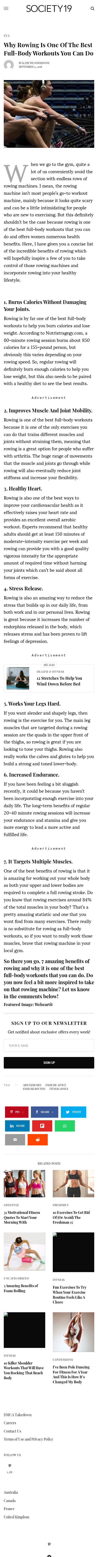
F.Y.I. (7, 35)
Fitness (59, 1280)
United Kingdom (16, 1517)
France (9, 1508)
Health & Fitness (50, 671)
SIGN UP (49, 1063)
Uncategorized (16, 1278)
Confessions (63, 1359)
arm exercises (32, 1085)
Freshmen (61, 1205)
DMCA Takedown (17, 1414)
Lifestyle (11, 1205)
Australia (11, 1492)
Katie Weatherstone (36, 63)
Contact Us (12, 1431)
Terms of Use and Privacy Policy (28, 1439)
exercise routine (34, 1089)
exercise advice (55, 1085)
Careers (10, 1422)
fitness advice (59, 1089)
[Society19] (49, 8)
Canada (10, 1500)
